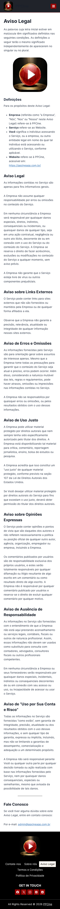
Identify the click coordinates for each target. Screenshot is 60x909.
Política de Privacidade (30, 875)
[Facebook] (17, 892)
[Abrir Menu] (53, 6)
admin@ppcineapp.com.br (34, 824)
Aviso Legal (47, 864)
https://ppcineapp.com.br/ (25, 165)
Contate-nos (13, 864)
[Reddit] (42, 892)
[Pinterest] (36, 892)
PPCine (47, 904)
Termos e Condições (30, 869)
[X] (23, 892)
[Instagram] (30, 892)
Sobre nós (30, 864)
